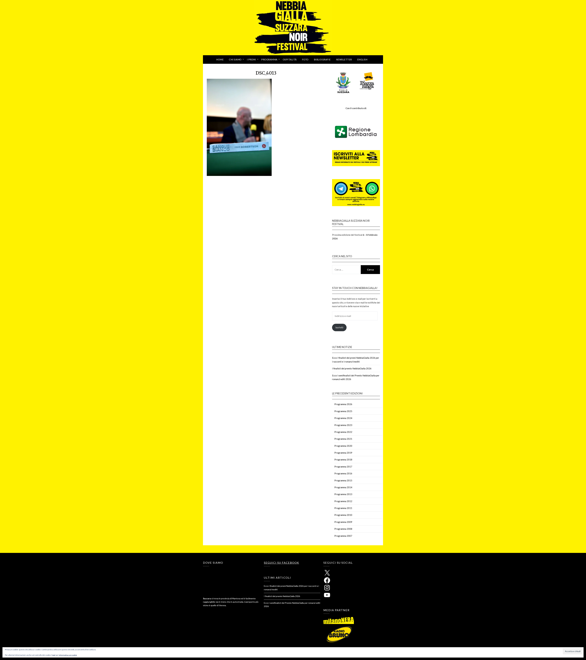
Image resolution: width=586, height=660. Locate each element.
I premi (251, 59)
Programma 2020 (343, 445)
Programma (269, 59)
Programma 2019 (343, 452)
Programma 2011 (343, 508)
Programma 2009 (343, 522)
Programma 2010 (343, 515)
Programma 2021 (343, 438)
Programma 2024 (343, 418)
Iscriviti (339, 327)
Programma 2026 (343, 404)
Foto (305, 59)
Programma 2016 (343, 473)
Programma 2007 (343, 535)
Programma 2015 (343, 480)
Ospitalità (290, 59)
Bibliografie (322, 59)
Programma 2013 (343, 494)
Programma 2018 (343, 459)
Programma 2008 (343, 528)
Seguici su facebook (281, 562)
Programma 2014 (343, 487)
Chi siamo (235, 59)
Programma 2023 (343, 425)
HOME (220, 59)
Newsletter (344, 59)
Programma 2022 (343, 432)
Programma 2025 (343, 411)
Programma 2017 (343, 466)
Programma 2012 (343, 501)
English (362, 59)
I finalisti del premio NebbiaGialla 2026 (351, 368)
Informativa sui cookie (68, 655)
